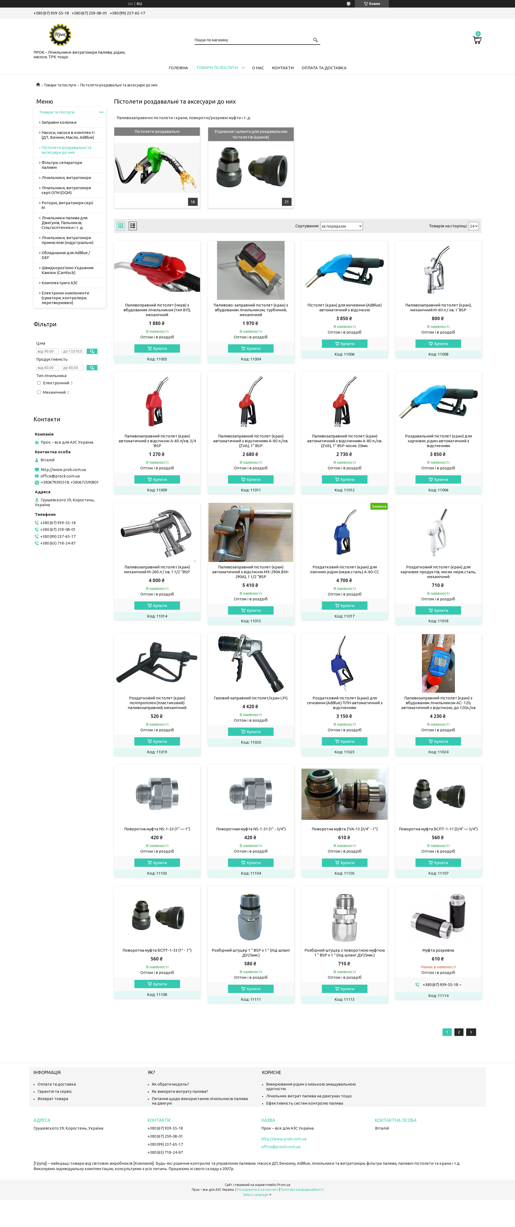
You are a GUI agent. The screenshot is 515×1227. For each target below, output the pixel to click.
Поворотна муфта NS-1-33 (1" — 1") (157, 829)
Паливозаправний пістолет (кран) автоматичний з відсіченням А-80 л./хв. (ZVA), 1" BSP (250, 441)
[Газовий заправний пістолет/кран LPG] (251, 663)
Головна (178, 67)
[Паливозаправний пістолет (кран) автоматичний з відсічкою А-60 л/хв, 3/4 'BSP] (157, 401)
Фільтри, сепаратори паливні (62, 165)
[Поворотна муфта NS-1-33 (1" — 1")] (157, 794)
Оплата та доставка (324, 67)
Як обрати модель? (170, 1084)
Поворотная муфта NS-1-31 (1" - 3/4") (251, 829)
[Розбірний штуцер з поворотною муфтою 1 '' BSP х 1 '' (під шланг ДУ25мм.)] (344, 915)
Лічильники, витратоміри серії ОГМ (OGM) (66, 190)
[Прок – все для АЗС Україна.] (60, 33)
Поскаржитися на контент (257, 1189)
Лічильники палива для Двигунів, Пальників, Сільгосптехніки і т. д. (64, 223)
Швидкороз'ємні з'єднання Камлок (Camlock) (67, 270)
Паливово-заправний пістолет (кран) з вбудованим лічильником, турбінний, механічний (251, 310)
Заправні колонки (59, 122)
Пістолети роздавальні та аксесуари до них (66, 150)
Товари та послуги (217, 67)
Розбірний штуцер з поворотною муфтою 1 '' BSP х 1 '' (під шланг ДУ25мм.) (344, 952)
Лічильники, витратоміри (66, 177)
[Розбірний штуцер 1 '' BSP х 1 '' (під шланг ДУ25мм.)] (251, 915)
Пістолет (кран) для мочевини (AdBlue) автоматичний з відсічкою (344, 307)
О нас (258, 67)
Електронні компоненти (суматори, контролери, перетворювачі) (65, 298)
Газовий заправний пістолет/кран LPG (251, 698)
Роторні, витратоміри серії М (67, 205)
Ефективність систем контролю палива (304, 1103)
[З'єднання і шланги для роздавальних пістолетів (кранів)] (251, 167)
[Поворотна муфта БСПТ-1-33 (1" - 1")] (157, 915)
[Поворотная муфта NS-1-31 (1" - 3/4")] (251, 794)
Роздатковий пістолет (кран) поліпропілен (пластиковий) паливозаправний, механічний (157, 703)
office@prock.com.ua (60, 476)
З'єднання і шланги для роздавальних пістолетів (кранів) (251, 134)
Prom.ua (283, 1184)
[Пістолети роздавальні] (157, 167)
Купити (160, 348)
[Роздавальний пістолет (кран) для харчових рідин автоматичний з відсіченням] (438, 401)
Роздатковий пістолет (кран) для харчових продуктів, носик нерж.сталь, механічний (438, 572)
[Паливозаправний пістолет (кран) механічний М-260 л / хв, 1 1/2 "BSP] (157, 532)
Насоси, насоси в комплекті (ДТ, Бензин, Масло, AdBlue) (68, 135)
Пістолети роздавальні (157, 131)
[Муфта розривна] (438, 915)
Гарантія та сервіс (55, 1091)
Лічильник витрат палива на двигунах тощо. (309, 1096)
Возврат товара (53, 1098)
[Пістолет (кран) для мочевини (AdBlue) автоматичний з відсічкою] (344, 270)
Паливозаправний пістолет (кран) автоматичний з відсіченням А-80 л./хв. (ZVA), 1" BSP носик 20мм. (344, 441)
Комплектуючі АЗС (60, 282)
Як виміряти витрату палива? (180, 1091)
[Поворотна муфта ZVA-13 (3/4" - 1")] (344, 794)
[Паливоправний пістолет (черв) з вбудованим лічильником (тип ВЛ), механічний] (157, 270)
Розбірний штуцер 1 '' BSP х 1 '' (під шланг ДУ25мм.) (251, 952)
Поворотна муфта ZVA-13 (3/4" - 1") (345, 829)
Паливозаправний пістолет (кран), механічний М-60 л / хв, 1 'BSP (438, 307)
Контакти (283, 67)
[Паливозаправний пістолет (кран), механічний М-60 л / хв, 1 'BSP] (438, 270)
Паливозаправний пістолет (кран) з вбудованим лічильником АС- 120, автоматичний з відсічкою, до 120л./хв (438, 703)
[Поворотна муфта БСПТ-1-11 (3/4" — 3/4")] (438, 794)
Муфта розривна (438, 950)
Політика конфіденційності (302, 1189)
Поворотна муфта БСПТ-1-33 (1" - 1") (157, 950)
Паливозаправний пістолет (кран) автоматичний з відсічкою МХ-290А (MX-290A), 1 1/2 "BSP (250, 572)
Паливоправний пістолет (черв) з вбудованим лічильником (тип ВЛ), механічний (157, 310)
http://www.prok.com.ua (63, 469)
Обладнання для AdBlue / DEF (66, 255)
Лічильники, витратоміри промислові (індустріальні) (67, 240)
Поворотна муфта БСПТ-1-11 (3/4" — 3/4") (438, 829)
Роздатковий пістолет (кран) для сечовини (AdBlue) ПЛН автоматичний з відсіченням (344, 703)
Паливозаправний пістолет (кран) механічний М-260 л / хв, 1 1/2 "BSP (157, 569)
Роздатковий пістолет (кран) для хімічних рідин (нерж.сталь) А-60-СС (344, 569)
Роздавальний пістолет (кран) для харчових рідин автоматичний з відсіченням (438, 441)
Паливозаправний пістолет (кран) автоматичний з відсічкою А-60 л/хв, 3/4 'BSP (157, 441)
